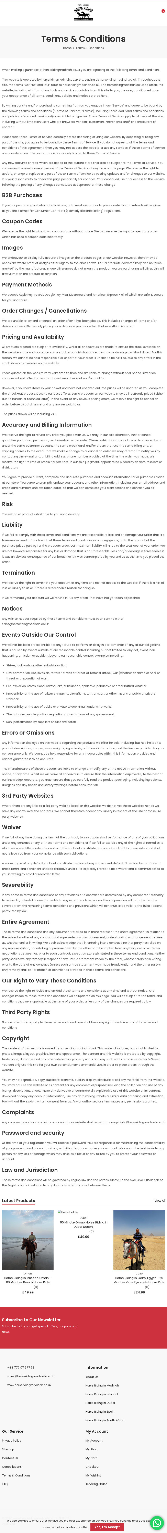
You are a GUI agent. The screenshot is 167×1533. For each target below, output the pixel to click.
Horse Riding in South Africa (105, 1420)
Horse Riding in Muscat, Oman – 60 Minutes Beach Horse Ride (28, 1280)
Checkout (93, 1467)
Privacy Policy (11, 1441)
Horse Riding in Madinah (102, 1385)
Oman (28, 1273)
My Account (94, 1441)
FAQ (5, 1484)
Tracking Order (96, 1484)
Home (67, 48)
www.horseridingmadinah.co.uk (29, 1385)
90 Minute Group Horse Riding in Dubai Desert (83, 1224)
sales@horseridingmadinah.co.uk (30, 1376)
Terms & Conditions (16, 1475)
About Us (92, 1377)
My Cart (91, 1458)
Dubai (83, 1218)
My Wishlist (93, 1475)
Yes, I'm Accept (107, 1527)
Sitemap (8, 1449)
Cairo (139, 1273)
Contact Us (10, 1458)
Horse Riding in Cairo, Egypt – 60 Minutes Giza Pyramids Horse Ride (139, 1280)
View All (160, 1201)
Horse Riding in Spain (100, 1412)
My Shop (92, 1449)
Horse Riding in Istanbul (102, 1394)
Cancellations (12, 1467)
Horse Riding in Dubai (100, 1403)
